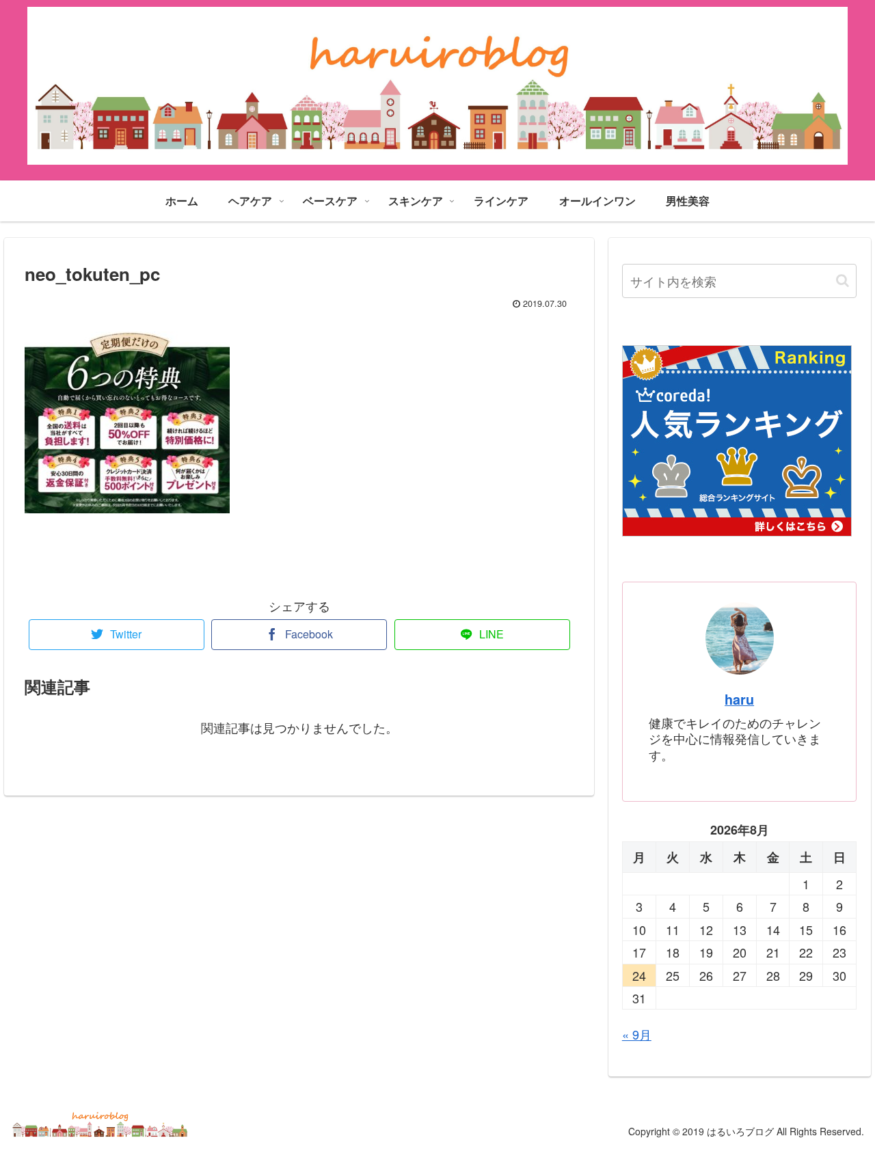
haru (739, 699)
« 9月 (636, 1034)
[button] (842, 280)
